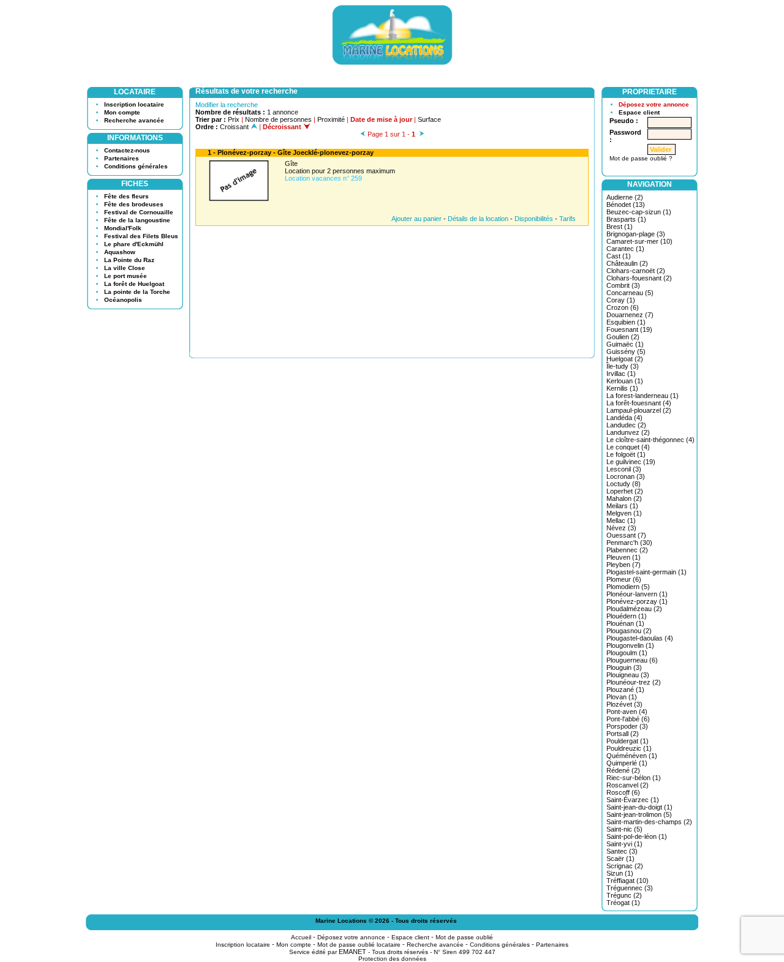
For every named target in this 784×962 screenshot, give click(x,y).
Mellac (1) (621, 520)
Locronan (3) (625, 476)
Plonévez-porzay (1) (637, 601)
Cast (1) (618, 256)
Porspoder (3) (627, 726)
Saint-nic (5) (624, 829)
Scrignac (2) (624, 866)
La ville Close (124, 268)
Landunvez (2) (628, 432)
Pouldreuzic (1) (629, 748)
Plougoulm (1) (626, 652)
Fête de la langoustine (137, 220)
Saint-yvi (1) (624, 843)
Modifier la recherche (226, 104)
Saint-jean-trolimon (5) (639, 814)
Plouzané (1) (625, 689)
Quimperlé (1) (626, 763)
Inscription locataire (134, 104)
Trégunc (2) (624, 895)
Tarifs (567, 218)
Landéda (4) (624, 417)
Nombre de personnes (278, 119)
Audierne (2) (624, 197)
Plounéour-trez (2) (633, 682)
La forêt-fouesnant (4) (638, 403)
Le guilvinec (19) (630, 461)
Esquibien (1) (626, 322)
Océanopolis (123, 299)
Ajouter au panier (416, 218)
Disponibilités (533, 218)
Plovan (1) (621, 697)
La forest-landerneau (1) (642, 395)
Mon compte (122, 112)
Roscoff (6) (623, 792)
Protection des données (392, 958)
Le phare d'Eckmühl (134, 244)
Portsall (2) (622, 733)
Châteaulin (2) (627, 263)
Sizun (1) (619, 873)
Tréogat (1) (623, 902)
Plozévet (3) (624, 704)
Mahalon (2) (624, 498)
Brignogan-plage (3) (635, 234)
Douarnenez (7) (630, 314)
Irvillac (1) (621, 373)
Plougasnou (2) (629, 630)
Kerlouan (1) (624, 381)
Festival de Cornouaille (138, 212)
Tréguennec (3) (629, 888)
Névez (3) (621, 528)
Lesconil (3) (623, 469)
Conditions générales (136, 166)
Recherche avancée (134, 120)
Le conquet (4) (628, 447)
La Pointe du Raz (129, 260)
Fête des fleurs (126, 196)
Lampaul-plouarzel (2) (638, 410)
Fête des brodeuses (134, 204)
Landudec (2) (626, 425)
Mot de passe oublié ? (641, 158)
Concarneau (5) (630, 292)
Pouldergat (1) (627, 741)
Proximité (331, 119)
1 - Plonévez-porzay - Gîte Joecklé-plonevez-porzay (291, 152)
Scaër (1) (620, 858)
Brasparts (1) (626, 219)
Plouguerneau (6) (632, 660)
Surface (429, 119)
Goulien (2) (622, 336)
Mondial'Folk (122, 228)
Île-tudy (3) (622, 366)
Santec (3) (622, 851)
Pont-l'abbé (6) (628, 719)
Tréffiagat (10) (627, 880)
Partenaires (121, 158)
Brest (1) (619, 226)
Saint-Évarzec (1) (632, 799)
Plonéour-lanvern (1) (637, 594)
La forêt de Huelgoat (134, 283)
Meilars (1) (622, 505)
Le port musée (125, 275)
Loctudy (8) (623, 483)
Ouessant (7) (626, 535)
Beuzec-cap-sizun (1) (638, 212)
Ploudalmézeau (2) (634, 608)
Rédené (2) (623, 770)
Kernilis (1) (622, 388)
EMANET (352, 951)
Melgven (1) (624, 513)
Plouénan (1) (625, 623)
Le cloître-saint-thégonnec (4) (650, 439)
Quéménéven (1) (631, 755)
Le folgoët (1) (626, 454)
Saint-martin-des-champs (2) (649, 821)
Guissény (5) (626, 351)
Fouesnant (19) (629, 329)
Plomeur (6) (623, 579)
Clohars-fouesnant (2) (639, 278)
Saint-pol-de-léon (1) (636, 836)
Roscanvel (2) (627, 785)
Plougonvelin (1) (630, 645)
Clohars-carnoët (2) (635, 270)
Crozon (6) (622, 307)
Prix (233, 119)
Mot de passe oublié (464, 937)
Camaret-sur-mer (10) (639, 241)
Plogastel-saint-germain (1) (646, 572)
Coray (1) (620, 300)
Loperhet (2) (624, 491)
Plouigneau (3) (627, 674)
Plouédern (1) (626, 616)
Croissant (235, 126)
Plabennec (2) (627, 550)
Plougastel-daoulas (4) (639, 638)
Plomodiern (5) (628, 586)
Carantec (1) (625, 248)
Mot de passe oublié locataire (359, 944)
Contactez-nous (127, 150)
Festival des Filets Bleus (141, 236)
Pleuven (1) (623, 557)
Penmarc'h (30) (629, 542)
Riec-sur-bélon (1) (633, 777)
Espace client (639, 112)
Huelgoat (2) (624, 359)
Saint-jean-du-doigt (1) (639, 807)
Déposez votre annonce (654, 104)
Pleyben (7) (623, 564)
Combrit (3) (623, 285)
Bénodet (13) (625, 204)
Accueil (301, 937)
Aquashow (119, 252)
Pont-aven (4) (626, 711)
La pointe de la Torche (137, 291)
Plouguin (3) (624, 667)
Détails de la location (478, 218)
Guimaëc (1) (625, 344)
